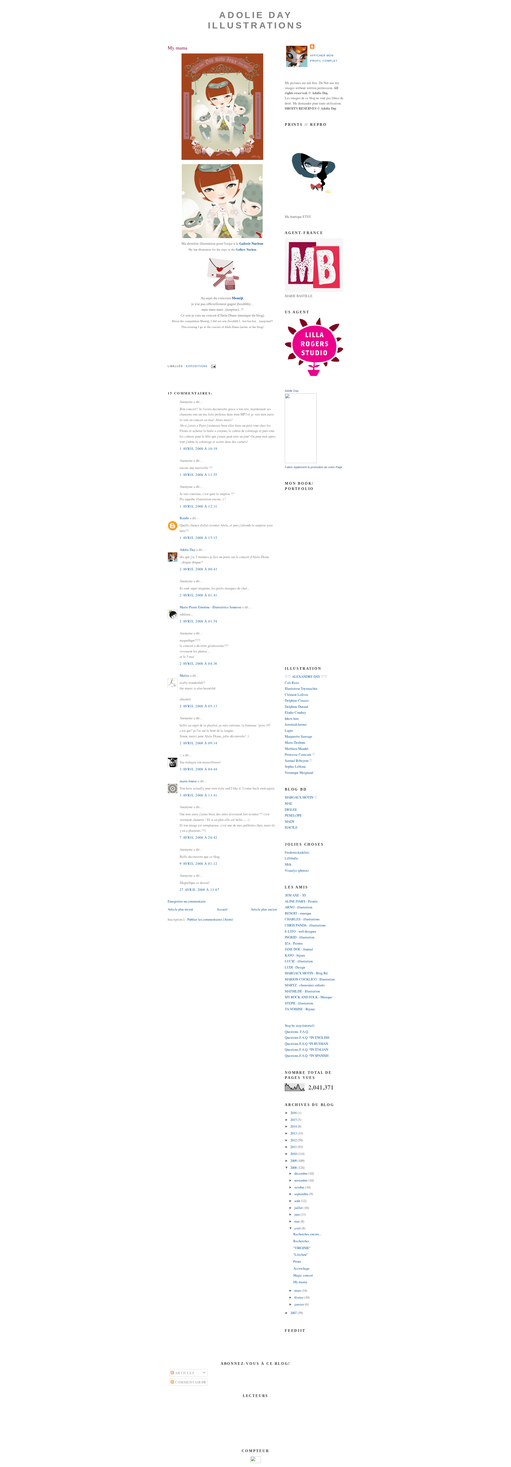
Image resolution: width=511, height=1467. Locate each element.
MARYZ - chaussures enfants (305, 985)
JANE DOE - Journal (299, 949)
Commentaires (190, 1382)
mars (298, 1290)
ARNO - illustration (298, 907)
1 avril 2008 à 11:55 (198, 474)
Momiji (237, 298)
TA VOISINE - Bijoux (300, 1009)
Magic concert (303, 1275)
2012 (294, 1140)
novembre (301, 1180)
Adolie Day (187, 549)
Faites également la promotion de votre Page (313, 467)
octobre (299, 1187)
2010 (294, 1153)
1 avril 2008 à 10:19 (198, 448)
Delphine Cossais (297, 700)
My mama (177, 47)
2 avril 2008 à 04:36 (198, 663)
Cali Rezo (292, 682)
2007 (294, 1312)
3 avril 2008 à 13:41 (198, 795)
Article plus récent (180, 909)
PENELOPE (293, 815)
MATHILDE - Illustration (302, 991)
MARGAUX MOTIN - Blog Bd (306, 973)
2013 (294, 1133)
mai (297, 1221)
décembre (301, 1173)
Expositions (197, 366)
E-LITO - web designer (300, 931)
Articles (184, 1372)
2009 (294, 1160)
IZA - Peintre (294, 943)
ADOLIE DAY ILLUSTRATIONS (255, 20)
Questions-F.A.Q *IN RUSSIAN (306, 1043)
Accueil (222, 909)
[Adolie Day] (301, 461)
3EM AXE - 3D (295, 895)
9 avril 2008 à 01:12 (198, 863)
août (297, 1200)
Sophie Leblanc (295, 766)
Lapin (289, 730)
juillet (299, 1207)
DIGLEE (291, 809)
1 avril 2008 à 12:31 (198, 506)
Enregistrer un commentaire (187, 901)
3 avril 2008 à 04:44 (198, 769)
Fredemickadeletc (297, 852)
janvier (299, 1304)
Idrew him (292, 718)
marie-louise (188, 781)
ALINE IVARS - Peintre (301, 901)
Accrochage (301, 1268)
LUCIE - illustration (299, 961)
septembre (301, 1193)
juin (297, 1214)
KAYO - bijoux (295, 955)
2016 (294, 1112)
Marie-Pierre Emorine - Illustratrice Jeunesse (210, 607)
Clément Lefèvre (296, 694)
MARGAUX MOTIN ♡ (301, 797)
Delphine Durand (296, 706)
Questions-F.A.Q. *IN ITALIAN (306, 1049)
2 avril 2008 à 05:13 (198, 706)
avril (298, 1228)
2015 (294, 1119)
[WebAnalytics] (255, 1461)
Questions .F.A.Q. (297, 1031)
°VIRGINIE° (302, 1247)
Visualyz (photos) (297, 870)
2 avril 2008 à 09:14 (198, 743)
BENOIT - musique (298, 913)
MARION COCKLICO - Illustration (310, 979)
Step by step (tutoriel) (299, 1025)
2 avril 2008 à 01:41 (198, 595)
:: (181, 755)
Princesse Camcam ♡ (300, 754)
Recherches (301, 1241)
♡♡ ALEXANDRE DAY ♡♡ (306, 676)
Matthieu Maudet (296, 748)
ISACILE (291, 827)
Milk (288, 864)
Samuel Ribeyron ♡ (298, 760)
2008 (294, 1167)
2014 (294, 1126)
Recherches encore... (307, 1234)
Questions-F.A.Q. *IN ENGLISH (307, 1037)
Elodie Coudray (295, 712)
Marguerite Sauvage (298, 736)
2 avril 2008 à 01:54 (198, 621)
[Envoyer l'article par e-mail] (213, 366)
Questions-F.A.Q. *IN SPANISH (306, 1055)
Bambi (184, 518)
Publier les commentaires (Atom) (210, 919)
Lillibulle (291, 858)
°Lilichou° (300, 1254)
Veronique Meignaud (299, 772)
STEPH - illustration (299, 1003)
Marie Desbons (295, 742)
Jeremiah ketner (296, 724)
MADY (290, 821)
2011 (294, 1146)
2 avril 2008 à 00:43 (198, 569)
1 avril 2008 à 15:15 (198, 537)
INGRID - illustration (299, 937)
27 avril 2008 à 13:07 (199, 889)
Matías (184, 675)
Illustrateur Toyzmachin (301, 688)
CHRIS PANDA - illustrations (305, 925)
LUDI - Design (295, 967)
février (299, 1297)
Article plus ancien (264, 909)
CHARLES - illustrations (302, 919)
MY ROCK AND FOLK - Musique (308, 997)
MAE (288, 803)
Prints (297, 1261)
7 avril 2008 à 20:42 (198, 837)
